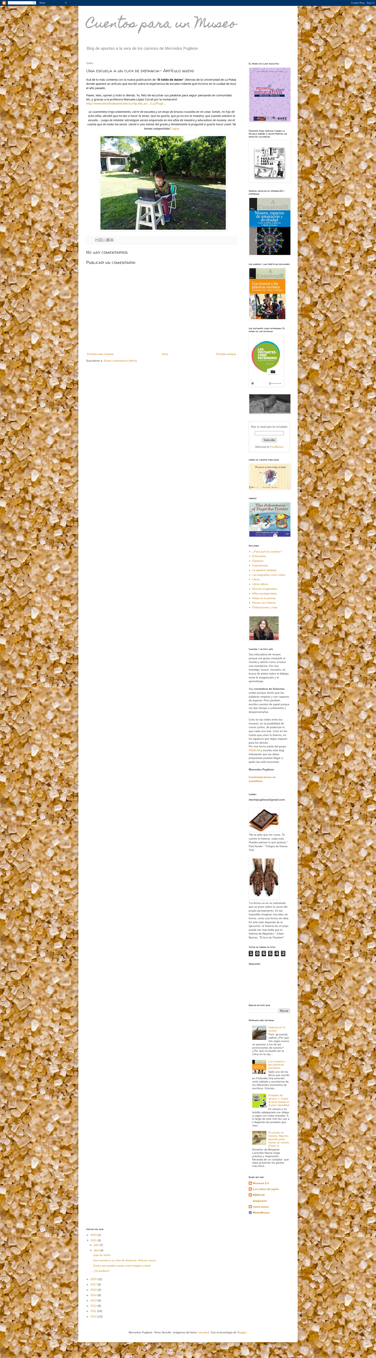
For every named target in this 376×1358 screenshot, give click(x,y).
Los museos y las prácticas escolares (277, 1065)
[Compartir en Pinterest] (112, 240)
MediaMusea (261, 1212)
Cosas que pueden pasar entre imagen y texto (122, 1265)
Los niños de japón (266, 1189)
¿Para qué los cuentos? (267, 551)
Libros (256, 579)
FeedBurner (276, 447)
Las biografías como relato (268, 574)
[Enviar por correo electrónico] (97, 240)
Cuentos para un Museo (161, 24)
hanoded (203, 1332)
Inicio (165, 354)
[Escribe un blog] (101, 240)
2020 (94, 1279)
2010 (94, 1316)
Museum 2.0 (261, 1183)
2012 (94, 1305)
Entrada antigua (226, 354)
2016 (94, 1289)
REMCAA (255, 750)
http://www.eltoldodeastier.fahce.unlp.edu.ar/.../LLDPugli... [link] (126, 103)
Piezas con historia (264, 602)
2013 (94, 1300)
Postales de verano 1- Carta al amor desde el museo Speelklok (278, 1100)
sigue (175, 128)
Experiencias (260, 565)
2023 (94, 1234)
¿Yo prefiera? (101, 1270)
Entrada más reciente (100, 354)
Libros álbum (260, 584)
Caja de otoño (101, 1255)
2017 (94, 1284)
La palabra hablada (264, 570)
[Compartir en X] (104, 240)
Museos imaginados (264, 588)
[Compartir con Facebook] (108, 240)
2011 (93, 1311)
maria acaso (261, 1206)
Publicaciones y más (264, 607)
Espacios (257, 560)
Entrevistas (259, 556)
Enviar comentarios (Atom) (120, 360)
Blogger (242, 1332)
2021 (94, 1240)
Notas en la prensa (264, 598)
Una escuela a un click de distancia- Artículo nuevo (124, 1260)
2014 (94, 1295)
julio (96, 1244)
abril (97, 1250)
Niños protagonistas (264, 593)
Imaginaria (260, 1200)
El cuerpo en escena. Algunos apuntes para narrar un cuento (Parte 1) (278, 1139)
